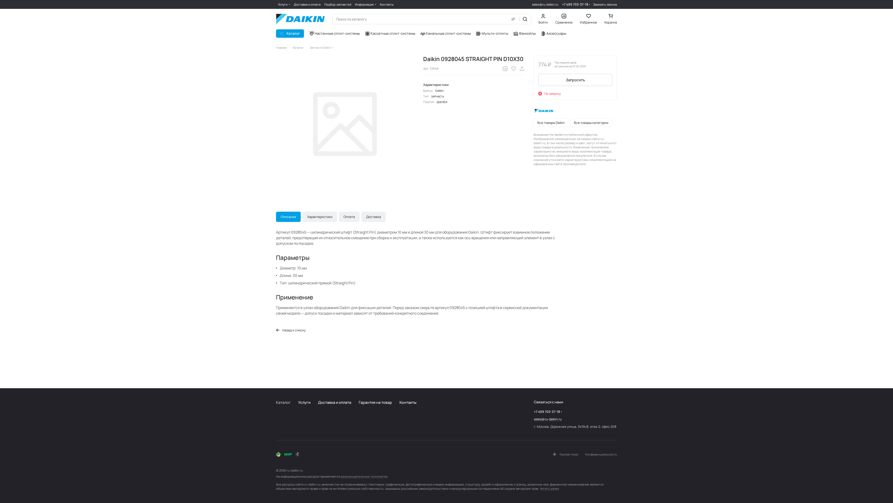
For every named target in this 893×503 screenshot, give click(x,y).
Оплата (349, 216)
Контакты (407, 402)
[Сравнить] (505, 68)
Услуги (304, 402)
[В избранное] (513, 68)
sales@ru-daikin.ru (545, 4)
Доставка (373, 216)
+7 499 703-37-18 (575, 4)
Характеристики (319, 216)
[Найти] (525, 19)
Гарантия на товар (375, 402)
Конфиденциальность (601, 454)
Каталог (283, 402)
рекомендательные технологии (364, 476)
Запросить (575, 79)
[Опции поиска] (513, 19)
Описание (288, 216)
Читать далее (549, 488)
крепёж (442, 102)
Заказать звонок (605, 5)
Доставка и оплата (334, 402)
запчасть (437, 96)
